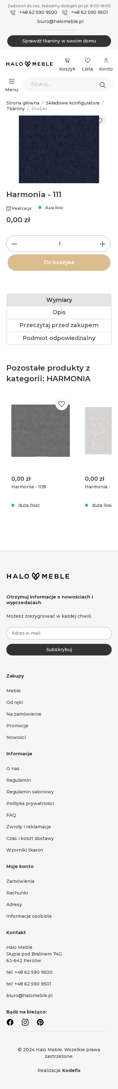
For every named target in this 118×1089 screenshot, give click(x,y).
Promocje (17, 726)
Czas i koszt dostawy (30, 838)
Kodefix (71, 1070)
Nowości (16, 737)
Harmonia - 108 (28, 487)
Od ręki (14, 702)
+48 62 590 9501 (89, 12)
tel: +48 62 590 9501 (28, 984)
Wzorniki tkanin (24, 850)
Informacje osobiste (29, 916)
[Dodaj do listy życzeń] (99, 121)
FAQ (11, 815)
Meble (13, 691)
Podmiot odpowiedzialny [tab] (59, 338)
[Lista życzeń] (87, 60)
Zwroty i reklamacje (28, 827)
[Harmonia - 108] (40, 430)
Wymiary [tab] (59, 300)
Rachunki (17, 893)
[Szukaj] (104, 84)
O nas (13, 768)
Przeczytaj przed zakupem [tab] (59, 325)
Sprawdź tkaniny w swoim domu (59, 41)
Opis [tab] (59, 312)
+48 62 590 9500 (38, 12)
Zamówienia (20, 881)
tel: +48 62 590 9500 (29, 972)
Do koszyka (59, 262)
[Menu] (11, 81)
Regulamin (18, 780)
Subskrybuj (59, 649)
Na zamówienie (24, 714)
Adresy (14, 904)
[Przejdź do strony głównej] (29, 64)
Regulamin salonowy (30, 792)
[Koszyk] (67, 60)
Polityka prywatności (30, 803)
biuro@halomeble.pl (60, 21)
